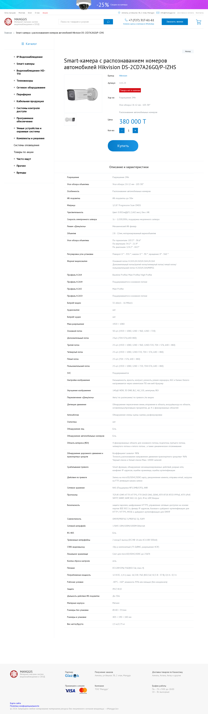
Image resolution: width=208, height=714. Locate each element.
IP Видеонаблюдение (30, 56)
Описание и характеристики (129, 167)
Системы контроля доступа (28, 109)
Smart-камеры (25, 63)
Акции (45, 13)
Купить (123, 145)
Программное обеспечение (25, 120)
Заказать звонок (174, 21)
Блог (30, 13)
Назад (188, 51)
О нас (37, 13)
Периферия (24, 94)
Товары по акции (23, 152)
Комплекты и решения (30, 138)
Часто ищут (24, 158)
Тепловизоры (25, 80)
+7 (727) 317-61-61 (141, 20)
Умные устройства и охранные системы (29, 130)
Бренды (21, 172)
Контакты (200, 13)
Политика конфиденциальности (24, 706)
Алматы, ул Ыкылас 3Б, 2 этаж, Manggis (138, 13)
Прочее (21, 165)
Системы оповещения (26, 145)
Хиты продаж (10, 13)
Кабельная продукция (30, 101)
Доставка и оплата (185, 13)
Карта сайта (15, 703)
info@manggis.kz (167, 13)
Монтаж (22, 13)
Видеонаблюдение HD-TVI (31, 72)
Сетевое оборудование (31, 87)
